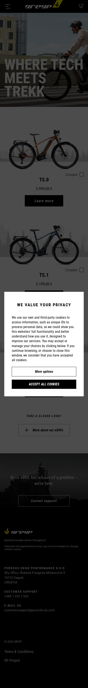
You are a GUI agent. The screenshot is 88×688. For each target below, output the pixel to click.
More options (44, 372)
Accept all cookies (44, 384)
